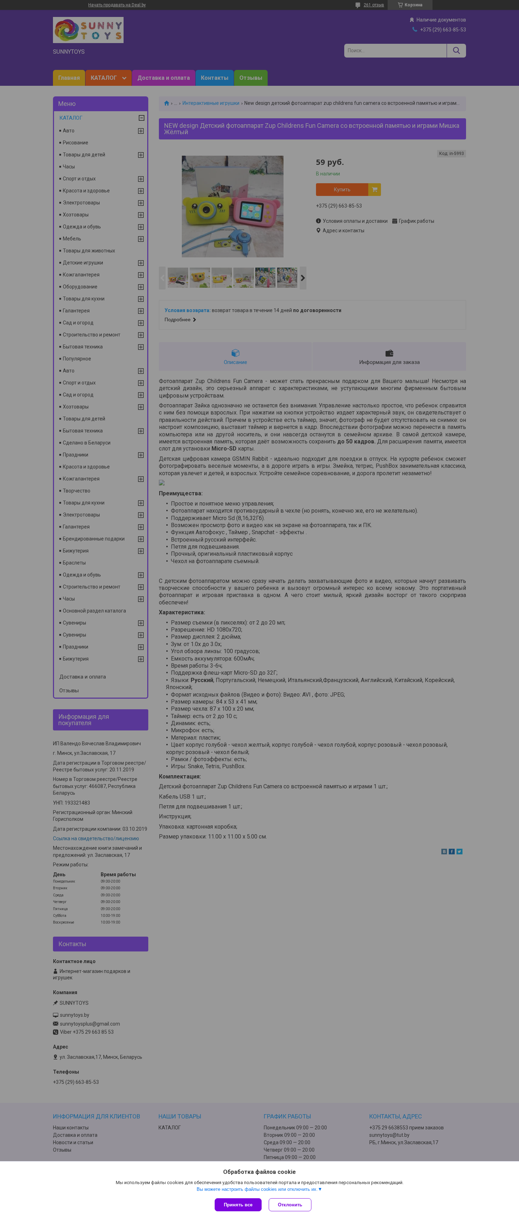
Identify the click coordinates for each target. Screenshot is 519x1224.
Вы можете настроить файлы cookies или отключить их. (257, 1189)
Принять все (238, 1204)
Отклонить (290, 1204)
